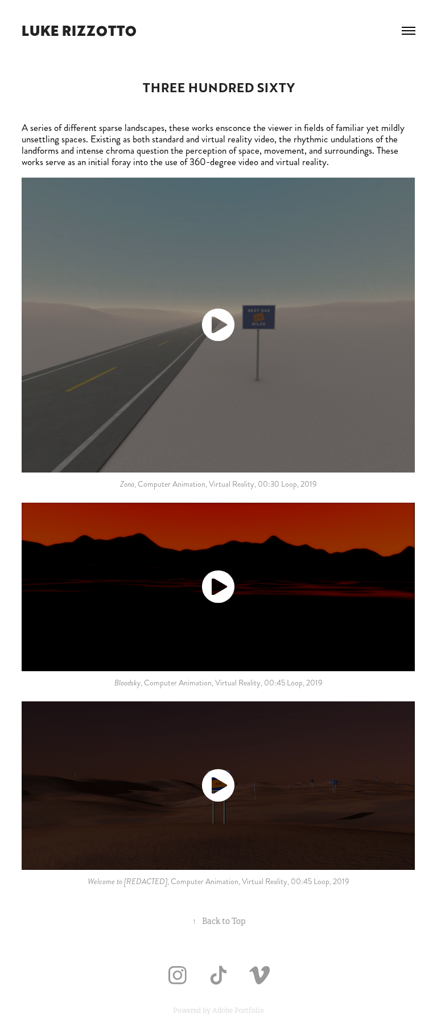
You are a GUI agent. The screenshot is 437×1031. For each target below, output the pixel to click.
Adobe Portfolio (238, 1010)
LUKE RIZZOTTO (79, 30)
